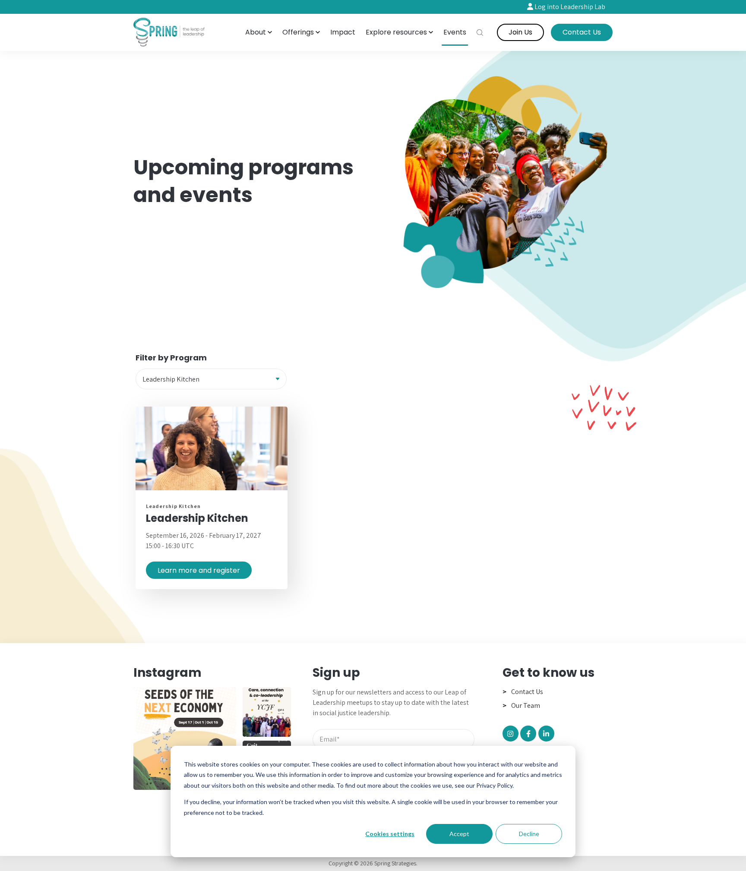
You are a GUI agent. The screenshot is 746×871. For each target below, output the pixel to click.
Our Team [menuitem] (525, 705)
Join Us (520, 32)
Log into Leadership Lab (569, 6)
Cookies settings (389, 833)
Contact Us (582, 32)
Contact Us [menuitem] (527, 691)
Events (454, 32)
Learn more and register (199, 570)
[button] (258, 32)
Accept (459, 833)
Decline (529, 833)
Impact (342, 32)
